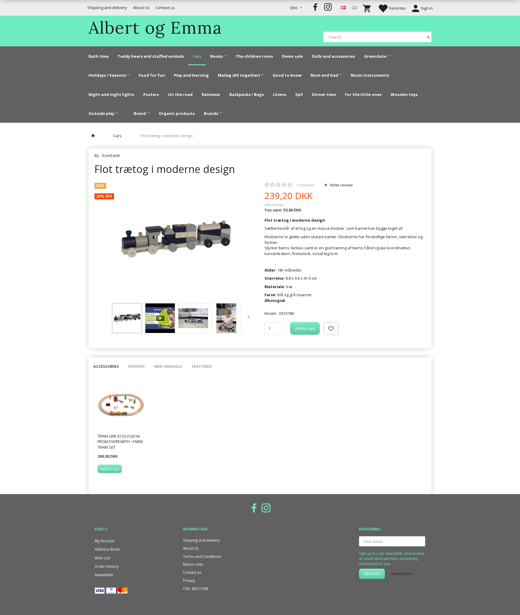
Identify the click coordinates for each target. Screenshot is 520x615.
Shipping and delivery (107, 7)
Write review (341, 185)
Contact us (165, 7)
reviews (305, 185)
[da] (343, 7)
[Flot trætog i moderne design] (174, 240)
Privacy (189, 580)
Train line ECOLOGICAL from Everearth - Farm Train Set (120, 441)
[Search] (428, 37)
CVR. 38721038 (195, 588)
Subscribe (372, 573)
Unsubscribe (401, 573)
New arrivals (168, 366)
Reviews (136, 366)
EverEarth (111, 155)
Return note (193, 564)
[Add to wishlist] (331, 328)
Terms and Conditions (202, 556)
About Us (141, 7)
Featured (202, 366)
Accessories (106, 366)
